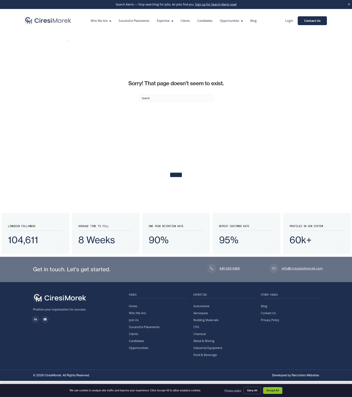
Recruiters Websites (305, 375)
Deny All (252, 390)
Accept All (272, 390)
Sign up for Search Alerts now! (215, 4)
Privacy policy (233, 390)
